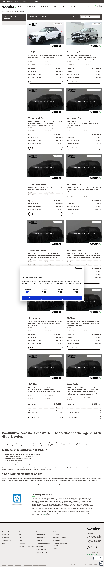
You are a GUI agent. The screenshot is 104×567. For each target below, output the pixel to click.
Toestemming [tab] (30, 273)
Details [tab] (52, 273)
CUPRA (21, 537)
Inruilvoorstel (56, 540)
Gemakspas (39, 540)
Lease (55, 6)
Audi (20, 532)
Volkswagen (22, 543)
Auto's (20, 6)
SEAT (20, 534)
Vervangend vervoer (41, 552)
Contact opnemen (58, 532)
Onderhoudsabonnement (43, 543)
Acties (64, 6)
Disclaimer (10, 565)
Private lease (5, 537)
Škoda (20, 540)
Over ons (73, 6)
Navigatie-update (41, 549)
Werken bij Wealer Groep (59, 537)
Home (3, 11)
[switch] (44, 292)
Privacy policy (18, 565)
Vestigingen (56, 534)
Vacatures (26, 1)
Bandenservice (40, 546)
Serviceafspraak (40, 537)
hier (45, 514)
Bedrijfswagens (32, 6)
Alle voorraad (9, 11)
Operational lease (7, 540)
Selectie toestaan (52, 297)
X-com (79, 565)
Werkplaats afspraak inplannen (11, 1)
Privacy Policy (90, 554)
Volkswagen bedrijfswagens (26, 546)
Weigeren (31, 297)
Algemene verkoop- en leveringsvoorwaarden (35, 565)
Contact (36, 1)
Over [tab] (73, 273)
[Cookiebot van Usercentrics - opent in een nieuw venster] (76, 268)
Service (38, 532)
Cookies (4, 565)
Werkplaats (45, 6)
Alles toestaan (72, 297)
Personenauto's (6, 532)
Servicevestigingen (41, 534)
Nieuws (55, 548)
